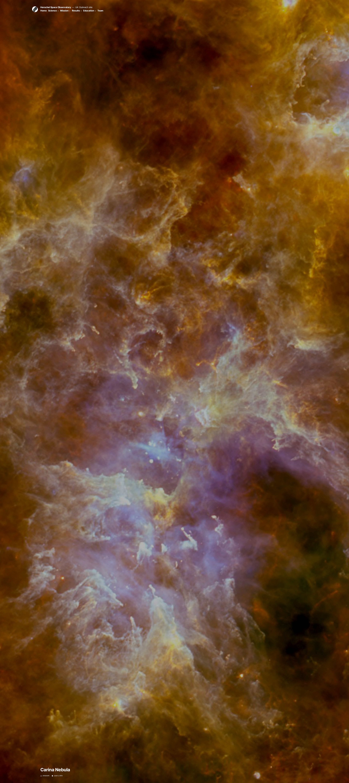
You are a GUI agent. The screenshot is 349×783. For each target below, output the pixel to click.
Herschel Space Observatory (55, 7)
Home (43, 10)
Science (52, 10)
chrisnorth (46, 776)
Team (100, 10)
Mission (64, 10)
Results (76, 10)
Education (88, 10)
